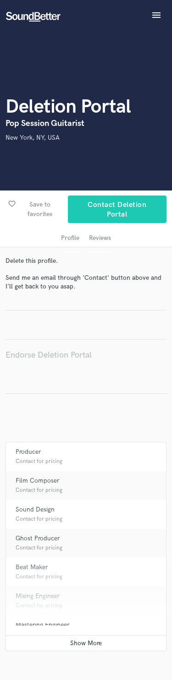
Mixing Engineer (38, 596)
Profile (70, 238)
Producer (28, 452)
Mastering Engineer (42, 625)
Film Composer (37, 480)
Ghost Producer (38, 538)
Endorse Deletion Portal (49, 355)
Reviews (100, 238)
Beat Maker (32, 567)
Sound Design (35, 509)
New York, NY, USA (33, 137)
